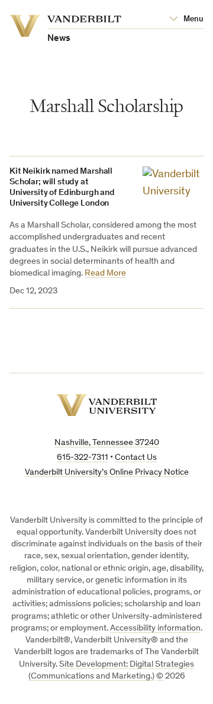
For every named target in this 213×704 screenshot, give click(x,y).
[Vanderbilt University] (106, 405)
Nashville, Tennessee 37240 (106, 443)
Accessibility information (155, 628)
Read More (105, 273)
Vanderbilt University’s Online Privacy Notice (107, 472)
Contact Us (136, 457)
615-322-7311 (82, 457)
